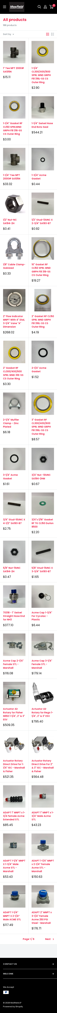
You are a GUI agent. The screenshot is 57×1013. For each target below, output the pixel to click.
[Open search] (39, 7)
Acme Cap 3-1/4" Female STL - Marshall (42, 664)
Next (48, 939)
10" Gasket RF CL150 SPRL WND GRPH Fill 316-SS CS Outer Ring (41, 270)
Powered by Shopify (13, 1006)
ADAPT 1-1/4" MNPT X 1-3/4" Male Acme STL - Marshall (14, 866)
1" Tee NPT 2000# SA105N (13, 70)
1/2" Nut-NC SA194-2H (10, 221)
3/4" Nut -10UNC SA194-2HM (41, 476)
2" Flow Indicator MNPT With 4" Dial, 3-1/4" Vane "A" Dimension (14, 321)
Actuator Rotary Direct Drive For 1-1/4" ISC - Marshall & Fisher (14, 766)
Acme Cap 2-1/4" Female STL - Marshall (13, 664)
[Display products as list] (52, 34)
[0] (51, 7)
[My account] (45, 7)
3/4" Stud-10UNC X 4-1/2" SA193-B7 (14, 521)
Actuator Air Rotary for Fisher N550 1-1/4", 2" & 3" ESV (14, 714)
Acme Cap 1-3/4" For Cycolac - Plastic (42, 616)
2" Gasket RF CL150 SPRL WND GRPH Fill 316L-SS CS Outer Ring (43, 321)
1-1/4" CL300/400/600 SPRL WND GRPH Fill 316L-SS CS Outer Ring (41, 75)
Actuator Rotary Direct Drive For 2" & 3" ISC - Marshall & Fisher (43, 766)
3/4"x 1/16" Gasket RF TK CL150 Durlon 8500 (43, 523)
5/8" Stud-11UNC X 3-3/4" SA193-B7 (42, 569)
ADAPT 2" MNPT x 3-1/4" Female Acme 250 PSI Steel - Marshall (42, 918)
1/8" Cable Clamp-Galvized (14, 266)
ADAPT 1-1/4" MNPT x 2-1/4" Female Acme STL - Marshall (43, 866)
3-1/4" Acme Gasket (10, 476)
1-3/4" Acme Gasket (39, 177)
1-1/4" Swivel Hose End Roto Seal (42, 125)
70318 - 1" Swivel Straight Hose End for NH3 (14, 616)
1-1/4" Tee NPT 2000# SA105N (11, 177)
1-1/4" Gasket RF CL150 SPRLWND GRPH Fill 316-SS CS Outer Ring (12, 129)
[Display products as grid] (47, 34)
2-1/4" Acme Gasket (39, 369)
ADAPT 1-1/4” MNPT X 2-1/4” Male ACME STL (12, 916)
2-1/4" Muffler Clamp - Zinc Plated (11, 423)
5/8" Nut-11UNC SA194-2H (12, 569)
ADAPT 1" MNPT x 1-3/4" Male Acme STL (43, 816)
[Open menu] (4, 7)
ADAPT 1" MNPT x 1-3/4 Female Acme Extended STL (14, 816)
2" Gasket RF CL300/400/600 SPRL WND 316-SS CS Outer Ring (13, 373)
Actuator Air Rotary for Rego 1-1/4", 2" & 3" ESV (42, 712)
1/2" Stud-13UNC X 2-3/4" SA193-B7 (42, 221)
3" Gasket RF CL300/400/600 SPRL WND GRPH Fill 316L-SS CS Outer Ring (41, 426)
